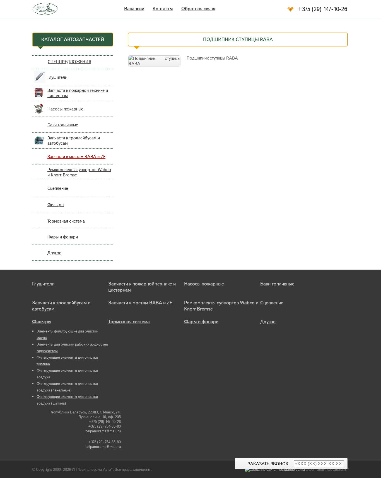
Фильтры (55, 204)
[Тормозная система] (39, 224)
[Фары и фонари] (39, 240)
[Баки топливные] (39, 128)
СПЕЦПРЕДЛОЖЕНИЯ (69, 61)
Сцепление (57, 188)
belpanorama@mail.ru (103, 431)
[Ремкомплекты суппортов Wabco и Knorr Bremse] (39, 175)
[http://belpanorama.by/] (41, 9)
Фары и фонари (62, 237)
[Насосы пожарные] (39, 112)
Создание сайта (292, 469)
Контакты (163, 9)
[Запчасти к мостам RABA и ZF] (39, 159)
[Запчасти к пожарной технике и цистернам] (39, 96)
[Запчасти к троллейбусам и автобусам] (39, 144)
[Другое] (39, 256)
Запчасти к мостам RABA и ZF (76, 156)
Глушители (57, 77)
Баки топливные (62, 124)
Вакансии (134, 9)
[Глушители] (39, 80)
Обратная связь (198, 9)
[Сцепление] (39, 191)
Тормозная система (66, 221)
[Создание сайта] (262, 469)
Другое (54, 252)
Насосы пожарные (65, 109)
